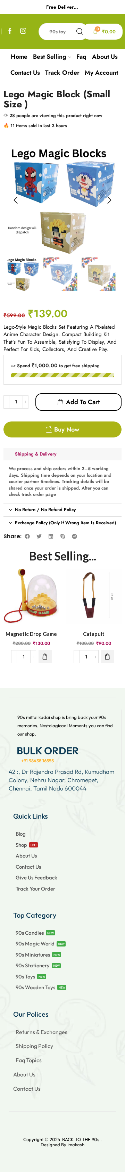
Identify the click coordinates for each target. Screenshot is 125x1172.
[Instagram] (23, 31)
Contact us (25, 72)
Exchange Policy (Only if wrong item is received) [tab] (65, 522)
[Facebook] (10, 31)
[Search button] (80, 31)
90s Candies (30, 932)
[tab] (62, 454)
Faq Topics (29, 1060)
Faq (81, 56)
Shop (21, 845)
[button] (15, 200)
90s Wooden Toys (35, 987)
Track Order (62, 72)
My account (101, 72)
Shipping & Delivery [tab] (35, 454)
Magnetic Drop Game (31, 634)
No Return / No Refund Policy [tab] (45, 509)
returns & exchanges (41, 1031)
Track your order (35, 888)
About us (105, 56)
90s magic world (35, 943)
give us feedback (36, 877)
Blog (21, 833)
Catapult (94, 634)
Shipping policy (34, 1045)
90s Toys (25, 976)
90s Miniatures (33, 954)
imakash (75, 1144)
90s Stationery (33, 965)
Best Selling (49, 56)
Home (19, 56)
